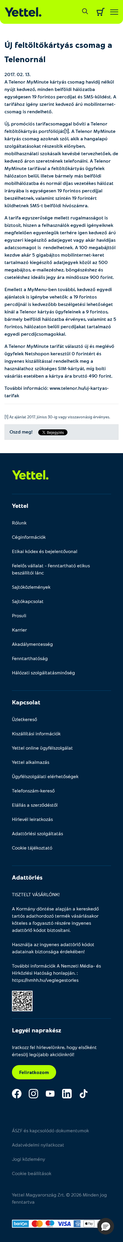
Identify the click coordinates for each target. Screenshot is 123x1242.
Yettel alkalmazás (30, 762)
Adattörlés (27, 877)
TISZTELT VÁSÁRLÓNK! (36, 894)
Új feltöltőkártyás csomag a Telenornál (58, 52)
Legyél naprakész (36, 1030)
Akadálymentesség (32, 644)
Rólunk (19, 522)
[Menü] (114, 12)
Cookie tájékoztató (32, 847)
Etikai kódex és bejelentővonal (44, 551)
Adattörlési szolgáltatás (37, 833)
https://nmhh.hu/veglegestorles (45, 980)
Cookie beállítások (31, 1173)
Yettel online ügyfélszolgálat (42, 747)
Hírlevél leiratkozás (32, 819)
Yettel (20, 505)
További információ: (56, 391)
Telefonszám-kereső (33, 790)
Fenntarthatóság (30, 658)
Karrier (19, 629)
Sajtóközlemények (31, 587)
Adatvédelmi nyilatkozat (38, 1144)
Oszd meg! (21, 431)
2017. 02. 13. (17, 74)
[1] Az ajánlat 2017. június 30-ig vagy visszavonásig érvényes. (57, 416)
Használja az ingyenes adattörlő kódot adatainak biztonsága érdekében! (53, 947)
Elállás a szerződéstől (35, 805)
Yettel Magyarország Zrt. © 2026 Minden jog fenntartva (59, 1198)
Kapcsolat (26, 702)
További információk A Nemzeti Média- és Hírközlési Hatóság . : (56, 973)
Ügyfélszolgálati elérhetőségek (45, 776)
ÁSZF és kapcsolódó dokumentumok (50, 1130)
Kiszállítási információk (36, 733)
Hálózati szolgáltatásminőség (43, 672)
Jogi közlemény (28, 1159)
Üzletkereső (24, 719)
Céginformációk (29, 537)
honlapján (64, 973)
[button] (105, 1226)
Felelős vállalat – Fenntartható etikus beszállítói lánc (51, 569)
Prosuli (19, 615)
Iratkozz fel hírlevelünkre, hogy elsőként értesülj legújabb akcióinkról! (54, 1050)
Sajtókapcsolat (28, 601)
